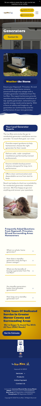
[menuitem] (20, 373)
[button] (36, 13)
